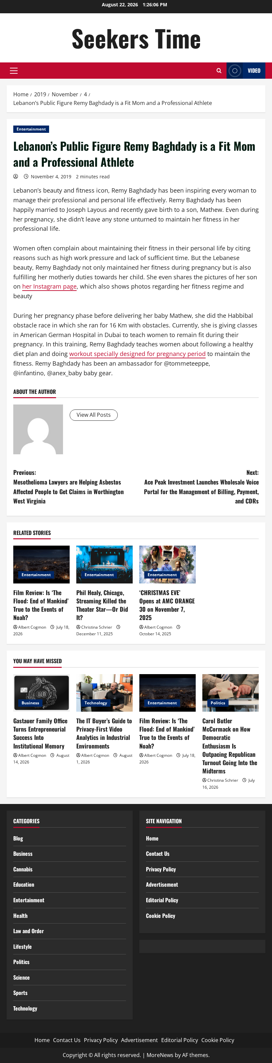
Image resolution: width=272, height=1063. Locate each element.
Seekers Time (136, 37)
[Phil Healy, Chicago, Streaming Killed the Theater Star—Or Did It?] (104, 564)
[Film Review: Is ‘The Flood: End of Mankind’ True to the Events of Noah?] (41, 564)
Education (23, 884)
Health (20, 916)
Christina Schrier (96, 627)
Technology (96, 703)
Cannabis (23, 869)
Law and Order (28, 931)
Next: (201, 486)
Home (152, 838)
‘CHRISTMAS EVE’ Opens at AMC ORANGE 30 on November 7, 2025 (167, 605)
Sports (20, 993)
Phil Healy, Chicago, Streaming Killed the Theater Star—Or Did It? (102, 605)
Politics (218, 703)
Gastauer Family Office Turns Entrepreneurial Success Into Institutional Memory (40, 733)
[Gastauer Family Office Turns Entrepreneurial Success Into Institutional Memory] (41, 693)
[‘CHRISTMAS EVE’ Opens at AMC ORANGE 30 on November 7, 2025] (167, 564)
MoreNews (160, 1055)
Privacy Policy (161, 869)
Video (254, 70)
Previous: (68, 486)
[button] (14, 71)
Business (30, 703)
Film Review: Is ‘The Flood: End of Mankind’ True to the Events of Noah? (41, 605)
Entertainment (31, 129)
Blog (18, 838)
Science (21, 977)
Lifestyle (22, 946)
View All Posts (94, 414)
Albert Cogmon (32, 627)
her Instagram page (49, 286)
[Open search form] (219, 70)
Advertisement (162, 884)
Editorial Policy (162, 900)
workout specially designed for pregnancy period (137, 354)
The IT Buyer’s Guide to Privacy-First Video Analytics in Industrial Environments (104, 733)
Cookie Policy (160, 916)
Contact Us (158, 853)
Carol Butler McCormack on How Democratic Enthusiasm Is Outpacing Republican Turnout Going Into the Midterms (229, 745)
